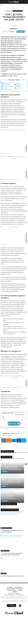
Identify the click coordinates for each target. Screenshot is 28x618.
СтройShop (4, 471)
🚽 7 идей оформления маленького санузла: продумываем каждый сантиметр (12, 482)
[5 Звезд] (3, 417)
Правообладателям (19, 594)
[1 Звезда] (16, 414)
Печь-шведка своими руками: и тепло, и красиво (12, 575)
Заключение (18, 88)
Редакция (15, 591)
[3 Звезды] (21, 414)
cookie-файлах (11, 598)
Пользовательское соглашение (13, 593)
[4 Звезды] (23, 414)
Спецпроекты (20, 588)
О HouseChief (10, 587)
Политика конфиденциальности (10, 594)
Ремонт (4, 486)
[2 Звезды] (18, 414)
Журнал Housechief (11, 590)
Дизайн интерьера (5, 550)
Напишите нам (18, 587)
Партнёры (20, 590)
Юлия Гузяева (13, 28)
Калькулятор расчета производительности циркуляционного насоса (9, 497)
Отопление (3, 573)
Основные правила (7, 86)
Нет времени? (20, 31)
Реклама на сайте (11, 588)
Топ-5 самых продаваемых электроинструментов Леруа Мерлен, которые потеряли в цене (11, 468)
